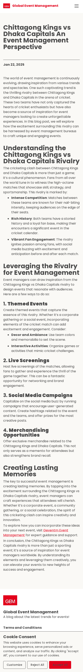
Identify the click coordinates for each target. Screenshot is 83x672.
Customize (14, 665)
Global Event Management (30, 612)
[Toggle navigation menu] (76, 6)
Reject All (37, 665)
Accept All (60, 665)
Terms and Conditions (22, 627)
